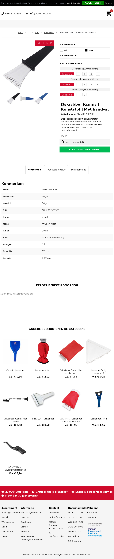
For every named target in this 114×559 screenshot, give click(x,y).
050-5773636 (13, 13)
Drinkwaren (7, 531)
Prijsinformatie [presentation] (78, 169)
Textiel (4, 517)
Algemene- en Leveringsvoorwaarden (31, 538)
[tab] (34, 169)
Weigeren (109, 3)
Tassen (4, 536)
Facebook (92, 512)
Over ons (24, 517)
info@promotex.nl (40, 13)
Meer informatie (73, 3)
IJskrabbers (49, 33)
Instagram (91, 517)
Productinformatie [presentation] (56, 169)
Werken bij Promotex (30, 512)
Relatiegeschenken (9, 512)
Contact (24, 527)
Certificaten (26, 522)
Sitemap (24, 531)
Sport (4, 527)
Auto (37, 33)
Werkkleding (7, 522)
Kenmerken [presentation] (34, 169)
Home (20, 33)
